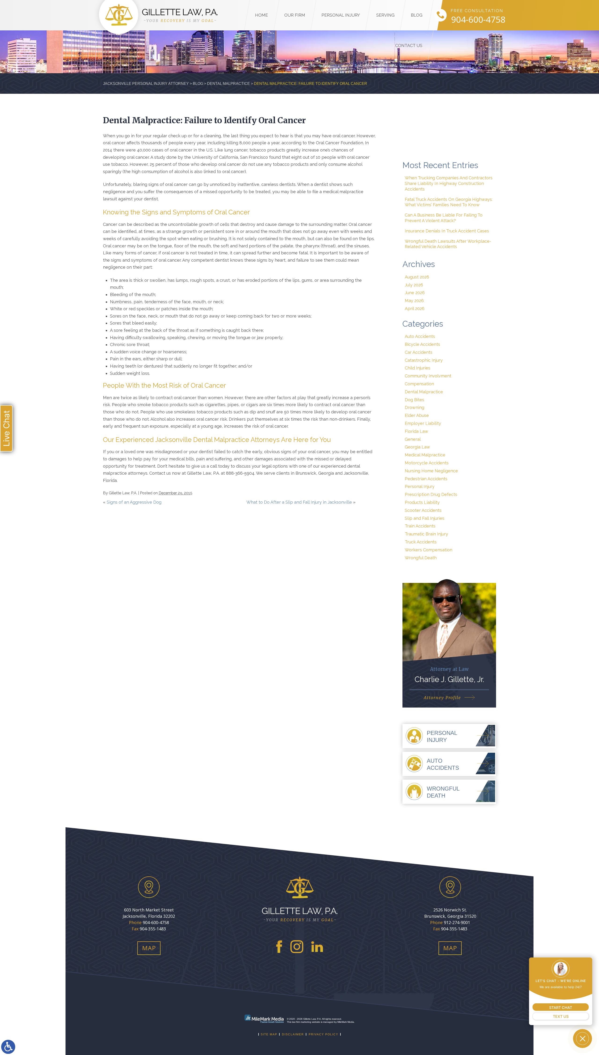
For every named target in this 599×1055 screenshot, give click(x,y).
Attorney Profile (442, 697)
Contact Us (408, 45)
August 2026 (417, 277)
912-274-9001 (457, 922)
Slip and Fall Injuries (424, 518)
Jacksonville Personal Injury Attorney (146, 84)
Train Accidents (420, 526)
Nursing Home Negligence (431, 470)
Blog (416, 15)
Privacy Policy (323, 1034)
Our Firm (294, 15)
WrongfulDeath (443, 792)
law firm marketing (301, 1022)
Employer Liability (423, 423)
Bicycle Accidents (422, 344)
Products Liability (422, 502)
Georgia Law (417, 446)
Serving (385, 15)
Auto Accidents (420, 336)
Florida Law (416, 431)
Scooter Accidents (423, 510)
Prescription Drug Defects (431, 494)
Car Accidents (418, 352)
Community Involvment (428, 375)
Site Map (269, 1034)
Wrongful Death (421, 557)
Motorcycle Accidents (427, 462)
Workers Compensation (428, 549)
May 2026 (414, 300)
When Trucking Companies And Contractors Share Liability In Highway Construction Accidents (449, 183)
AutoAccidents (443, 764)
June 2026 (415, 292)
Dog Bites (414, 399)
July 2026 (414, 284)
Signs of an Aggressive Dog (134, 502)
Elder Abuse (417, 415)
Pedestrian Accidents (426, 478)
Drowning (414, 407)
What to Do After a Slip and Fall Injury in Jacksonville (299, 502)
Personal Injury (340, 15)
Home (261, 15)
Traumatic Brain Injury (426, 533)
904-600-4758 (478, 19)
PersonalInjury (442, 736)
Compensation (419, 383)
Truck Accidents (421, 541)
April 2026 (414, 308)
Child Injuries (417, 367)
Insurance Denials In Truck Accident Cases (447, 230)
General (413, 439)
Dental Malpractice (228, 84)
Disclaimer (293, 1034)
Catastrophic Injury (424, 360)
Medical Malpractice (425, 454)
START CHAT (560, 1007)
